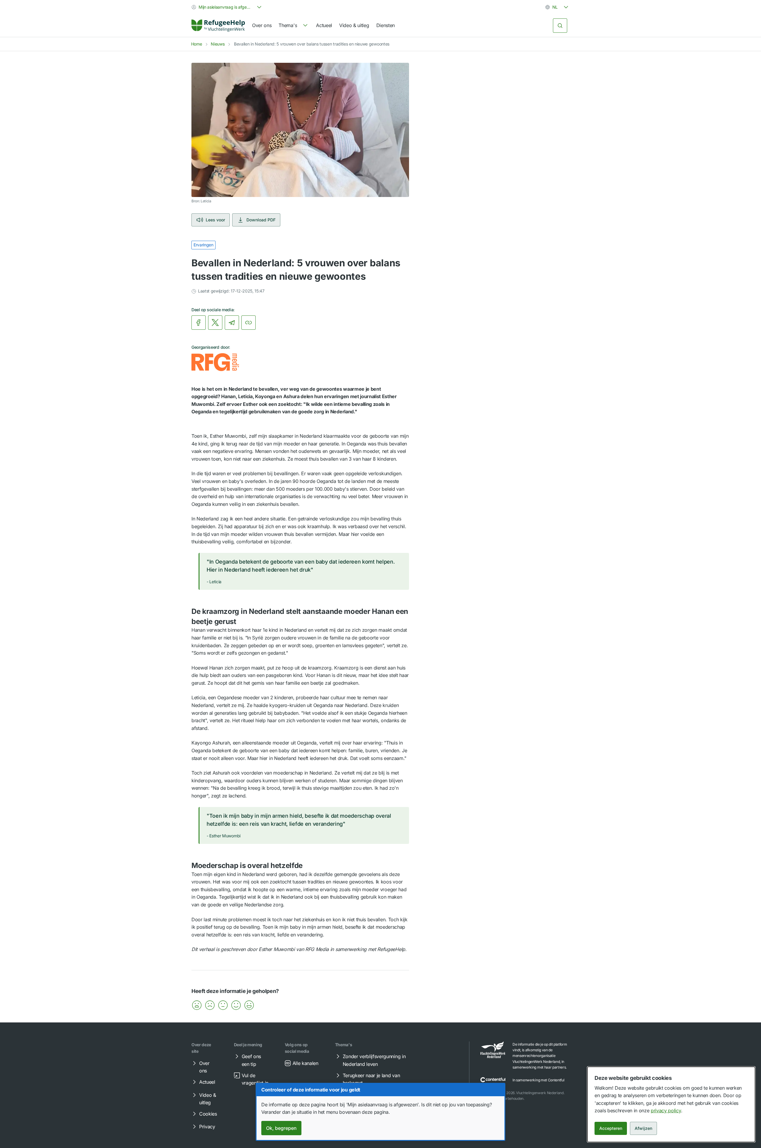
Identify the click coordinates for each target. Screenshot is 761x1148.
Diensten (385, 25)
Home (196, 43)
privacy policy (666, 1110)
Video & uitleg (354, 25)
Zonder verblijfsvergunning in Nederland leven (374, 1060)
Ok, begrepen (281, 1128)
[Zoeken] (560, 25)
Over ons (261, 25)
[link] (218, 25)
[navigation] (294, 25)
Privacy (207, 1127)
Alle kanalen (305, 1063)
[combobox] (227, 7)
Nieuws (217, 43)
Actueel (324, 25)
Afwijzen (643, 1128)
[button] (196, 1005)
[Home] (218, 25)
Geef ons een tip (251, 1060)
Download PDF (261, 219)
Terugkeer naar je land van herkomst (371, 1079)
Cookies (208, 1114)
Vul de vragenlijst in (255, 1079)
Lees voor (215, 219)
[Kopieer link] (248, 322)
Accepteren (610, 1128)
